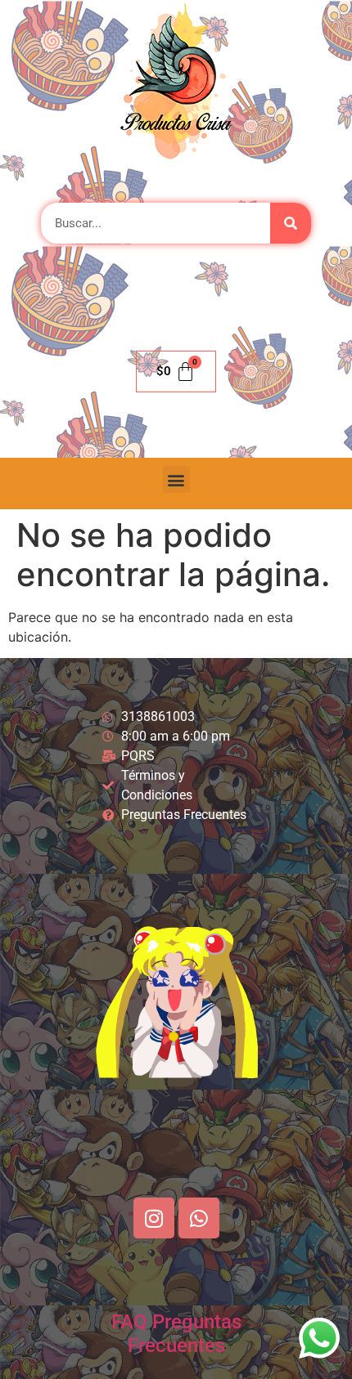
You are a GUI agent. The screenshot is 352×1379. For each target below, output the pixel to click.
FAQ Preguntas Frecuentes (176, 1333)
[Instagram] (153, 1218)
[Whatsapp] (198, 1218)
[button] (176, 479)
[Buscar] (290, 223)
